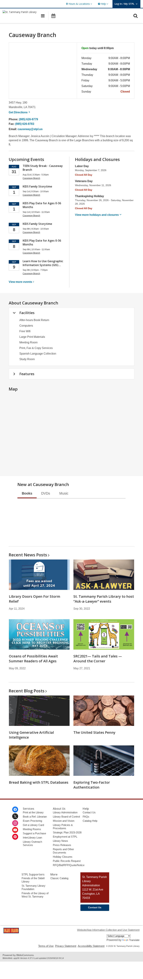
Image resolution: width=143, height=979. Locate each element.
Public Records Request (67, 860)
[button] (78, 4)
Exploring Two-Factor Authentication (91, 785)
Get (20, 112)
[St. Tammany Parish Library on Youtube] (15, 830)
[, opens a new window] (11, 932)
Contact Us (89, 812)
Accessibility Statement (91, 945)
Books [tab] (27, 493)
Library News (60, 840)
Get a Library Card (33, 824)
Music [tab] (63, 493)
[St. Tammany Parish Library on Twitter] (15, 816)
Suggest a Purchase (34, 833)
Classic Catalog (59, 878)
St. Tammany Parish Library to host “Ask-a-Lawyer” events (103, 599)
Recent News (28, 555)
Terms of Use (46, 945)
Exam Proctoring (32, 820)
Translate (134, 939)
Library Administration (65, 812)
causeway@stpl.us (30, 129)
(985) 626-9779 (28, 119)
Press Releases (62, 845)
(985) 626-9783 (24, 123)
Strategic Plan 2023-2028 (67, 832)
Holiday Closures (62, 856)
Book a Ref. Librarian (35, 816)
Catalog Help (90, 820)
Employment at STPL (65, 836)
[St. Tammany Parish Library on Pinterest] (15, 837)
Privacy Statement (65, 945)
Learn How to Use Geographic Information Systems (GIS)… (43, 263)
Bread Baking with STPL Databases (38, 782)
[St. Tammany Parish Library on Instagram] (15, 823)
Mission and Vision (63, 820)
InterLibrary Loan (32, 837)
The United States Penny (94, 732)
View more (20, 281)
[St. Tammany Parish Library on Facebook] (15, 809)
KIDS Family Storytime (37, 186)
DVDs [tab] (45, 493)
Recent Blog (26, 691)
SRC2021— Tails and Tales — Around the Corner (97, 658)
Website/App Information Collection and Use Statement (108, 929)
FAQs (86, 816)
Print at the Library (33, 812)
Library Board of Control (66, 816)
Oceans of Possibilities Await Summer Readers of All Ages (33, 658)
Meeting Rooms (32, 829)
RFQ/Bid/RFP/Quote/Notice (68, 865)
